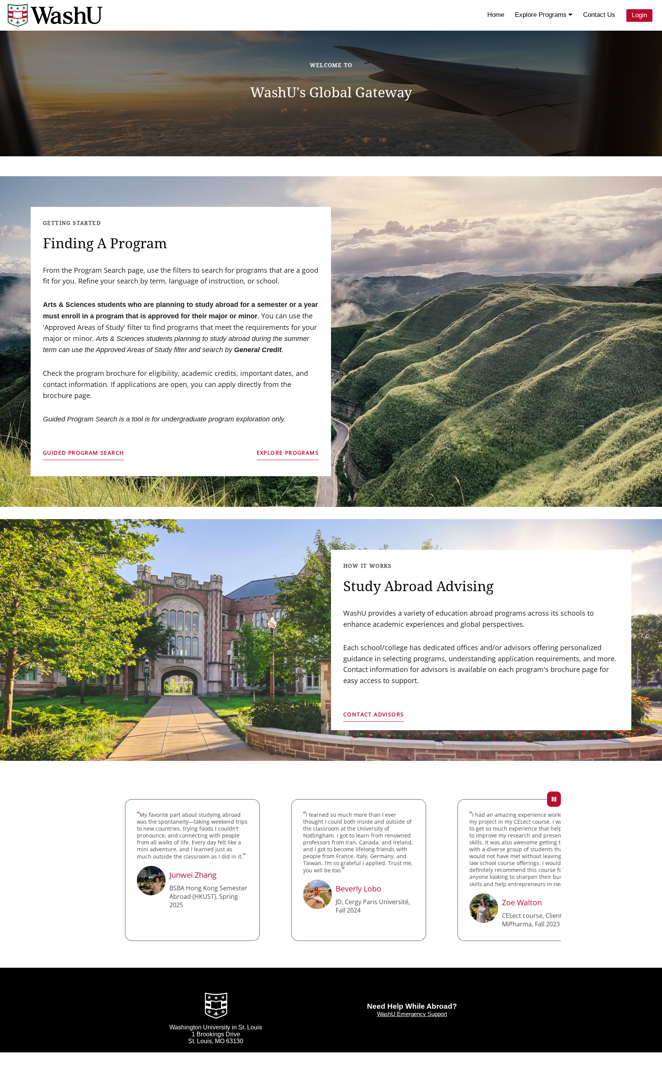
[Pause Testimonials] (554, 799)
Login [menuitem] (639, 15)
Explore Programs (288, 452)
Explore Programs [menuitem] (542, 14)
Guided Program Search (83, 452)
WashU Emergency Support (412, 1014)
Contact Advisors (373, 714)
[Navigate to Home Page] (55, 15)
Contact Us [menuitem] (599, 14)
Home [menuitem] (495, 14)
